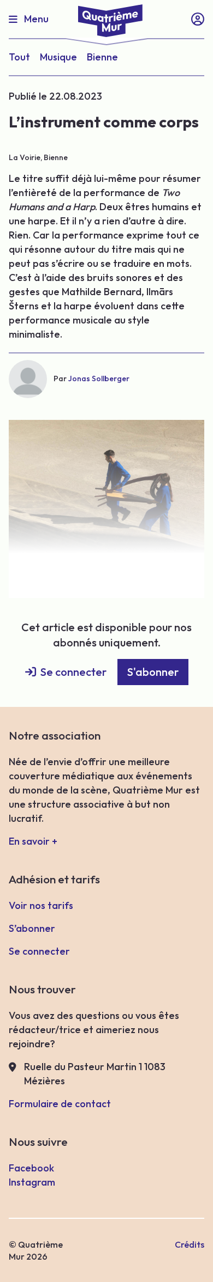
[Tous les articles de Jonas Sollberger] (28, 379)
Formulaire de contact (60, 1103)
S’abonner (32, 928)
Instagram (32, 1182)
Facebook (31, 1168)
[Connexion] (197, 19)
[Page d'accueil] (106, 18)
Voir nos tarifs (41, 905)
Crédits (189, 1244)
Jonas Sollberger (98, 378)
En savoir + (33, 841)
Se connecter (73, 672)
